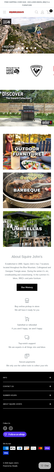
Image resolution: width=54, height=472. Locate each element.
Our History (27, 287)
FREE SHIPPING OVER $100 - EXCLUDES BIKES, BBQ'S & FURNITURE (27, 3)
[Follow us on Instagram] (11, 428)
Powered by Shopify (10, 466)
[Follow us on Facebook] (5, 428)
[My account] (42, 12)
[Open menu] (4, 12)
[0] (48, 12)
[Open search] (36, 12)
